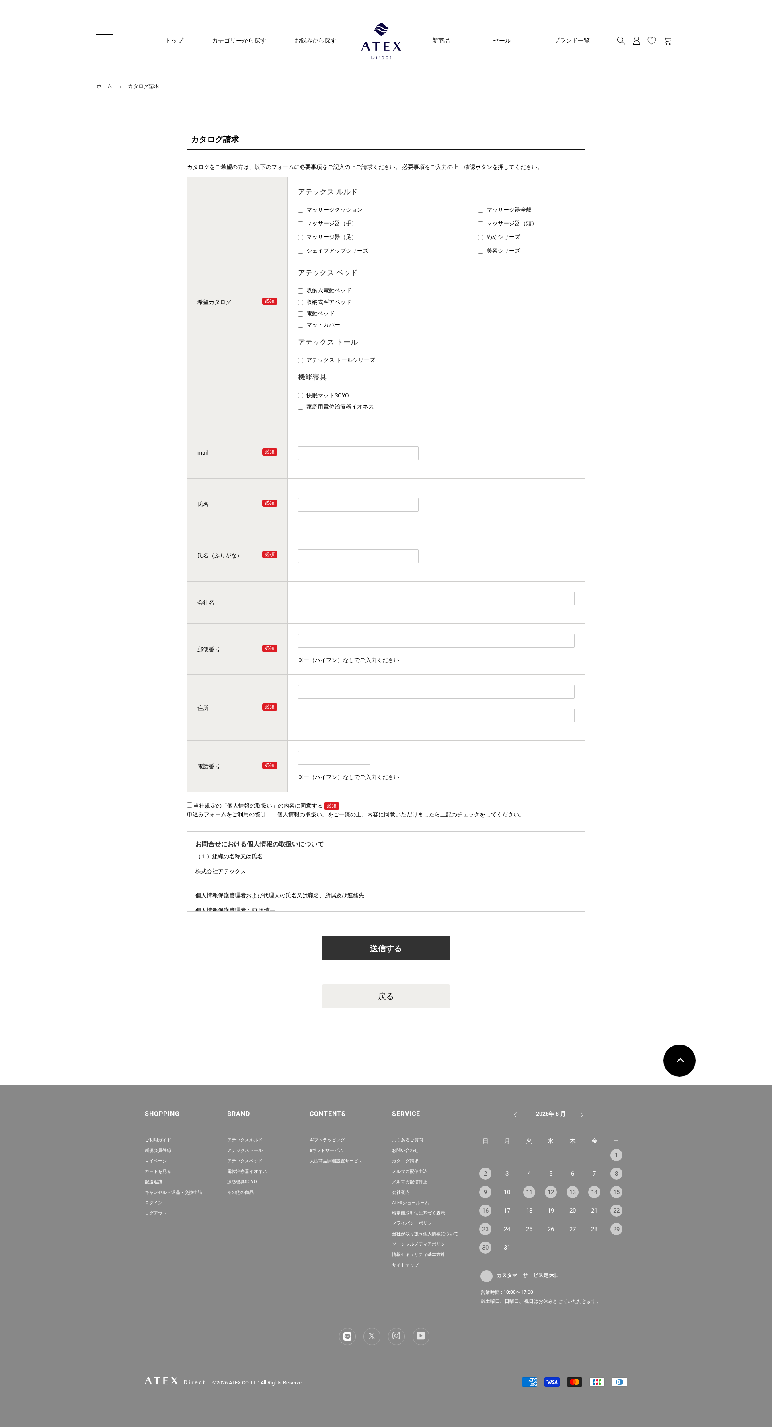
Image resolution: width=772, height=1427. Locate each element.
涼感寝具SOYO (242, 1181)
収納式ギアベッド (328, 302)
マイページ (156, 1161)
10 (507, 1192)
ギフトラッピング (327, 1140)
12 (551, 1192)
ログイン (153, 1202)
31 (507, 1247)
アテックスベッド (245, 1161)
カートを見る (158, 1171)
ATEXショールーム (410, 1202)
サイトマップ (405, 1265)
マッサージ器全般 (509, 209)
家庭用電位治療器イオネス (340, 406)
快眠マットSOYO (327, 395)
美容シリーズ (503, 250)
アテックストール (245, 1150)
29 (616, 1229)
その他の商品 (240, 1192)
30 (485, 1247)
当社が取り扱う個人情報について (425, 1233)
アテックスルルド (245, 1140)
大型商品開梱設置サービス (336, 1161)
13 (572, 1192)
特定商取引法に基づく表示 (418, 1213)
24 (507, 1229)
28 (594, 1229)
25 (529, 1229)
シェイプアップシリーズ (337, 250)
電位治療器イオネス (247, 1171)
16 (485, 1210)
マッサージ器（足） (331, 237)
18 (529, 1210)
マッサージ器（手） (331, 223)
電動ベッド (320, 313)
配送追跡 (153, 1181)
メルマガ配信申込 (409, 1171)
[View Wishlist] (652, 41)
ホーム (104, 86)
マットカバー (323, 324)
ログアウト (156, 1213)
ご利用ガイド (158, 1140)
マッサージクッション (334, 209)
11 (529, 1192)
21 (594, 1210)
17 (507, 1210)
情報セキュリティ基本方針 (418, 1254)
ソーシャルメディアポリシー (421, 1244)
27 (572, 1229)
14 (594, 1192)
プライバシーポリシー (414, 1223)
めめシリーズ (503, 237)
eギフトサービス (326, 1150)
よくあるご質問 (407, 1140)
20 (572, 1210)
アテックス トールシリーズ (340, 360)
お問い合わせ (405, 1150)
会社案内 (401, 1192)
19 (551, 1210)
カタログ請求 (405, 1161)
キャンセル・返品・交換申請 (173, 1192)
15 (616, 1192)
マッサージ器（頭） (512, 223)
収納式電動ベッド (328, 290)
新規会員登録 (158, 1150)
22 (616, 1210)
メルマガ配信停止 (409, 1181)
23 (485, 1229)
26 (551, 1229)
